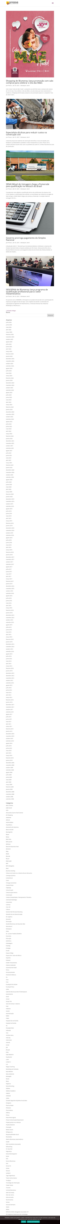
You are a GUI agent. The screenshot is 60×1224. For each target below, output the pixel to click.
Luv (7, 1064)
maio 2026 (8, 327)
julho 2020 (8, 482)
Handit (8, 1011)
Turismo (8, 1187)
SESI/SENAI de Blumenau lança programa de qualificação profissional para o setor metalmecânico (27, 291)
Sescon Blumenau (10, 1161)
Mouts (7, 1079)
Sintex (7, 1168)
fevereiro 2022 (10, 436)
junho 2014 (9, 658)
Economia (8, 936)
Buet (7, 868)
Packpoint (8, 1103)
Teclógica (8, 1180)
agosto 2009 (9, 772)
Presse (10, 85)
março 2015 (9, 637)
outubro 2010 (9, 738)
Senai (7, 1156)
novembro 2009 (10, 765)
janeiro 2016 (9, 612)
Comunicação (9, 890)
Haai (7, 1006)
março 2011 (9, 726)
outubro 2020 (9, 475)
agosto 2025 (9, 342)
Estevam (8, 960)
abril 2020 (8, 489)
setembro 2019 (10, 506)
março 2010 (9, 755)
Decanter (8, 919)
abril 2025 (8, 349)
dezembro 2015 (10, 615)
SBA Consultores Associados (13, 1144)
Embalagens (9, 943)
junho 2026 (9, 325)
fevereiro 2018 (10, 552)
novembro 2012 (10, 678)
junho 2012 (9, 690)
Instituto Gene (9, 1035)
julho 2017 (8, 569)
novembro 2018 (10, 530)
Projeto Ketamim (10, 1124)
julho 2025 (8, 344)
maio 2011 (8, 721)
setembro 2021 (10, 448)
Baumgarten (9, 832)
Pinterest (8, 1108)
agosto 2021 (9, 450)
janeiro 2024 (9, 380)
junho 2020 (9, 484)
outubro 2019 (9, 504)
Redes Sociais (9, 1129)
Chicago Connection (11, 883)
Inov (7, 1033)
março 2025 (9, 351)
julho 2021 (8, 453)
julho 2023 (8, 395)
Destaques (23, 85)
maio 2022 (8, 429)
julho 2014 (8, 656)
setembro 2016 (10, 593)
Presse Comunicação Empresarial (14, 1120)
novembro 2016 (10, 588)
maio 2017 (8, 574)
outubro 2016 (9, 591)
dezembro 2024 (10, 358)
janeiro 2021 (9, 467)
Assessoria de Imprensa (12, 827)
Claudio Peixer (10, 885)
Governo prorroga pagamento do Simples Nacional (26, 238)
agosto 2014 (9, 654)
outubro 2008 (9, 796)
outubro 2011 (9, 709)
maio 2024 (8, 373)
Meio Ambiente (10, 1074)
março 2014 (9, 666)
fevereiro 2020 (10, 494)
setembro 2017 (10, 564)
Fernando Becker (10, 972)
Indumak (8, 1030)
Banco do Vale (9, 829)
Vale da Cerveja (10, 1192)
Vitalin (7, 1207)
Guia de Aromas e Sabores (13, 1004)
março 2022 (9, 433)
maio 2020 (8, 487)
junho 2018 (9, 542)
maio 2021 (8, 458)
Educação (8, 938)
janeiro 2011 (9, 731)
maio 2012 (8, 692)
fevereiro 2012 (10, 700)
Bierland (8, 849)
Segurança (9, 1151)
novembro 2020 (10, 472)
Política (8, 1112)
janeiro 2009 (9, 789)
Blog (7, 851)
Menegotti (8, 1076)
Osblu (7, 1098)
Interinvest (9, 1040)
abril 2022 (8, 431)
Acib (7, 810)
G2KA (7, 989)
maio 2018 (8, 545)
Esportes (8, 958)
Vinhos (8, 1202)
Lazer (7, 1059)
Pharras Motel (9, 1105)
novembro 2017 (10, 559)
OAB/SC (8, 1093)
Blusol (7, 858)
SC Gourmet (9, 1149)
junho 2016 (9, 600)
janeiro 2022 (9, 438)
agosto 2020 (9, 479)
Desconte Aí (9, 926)
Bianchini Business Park (12, 846)
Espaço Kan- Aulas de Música (13, 955)
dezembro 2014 (10, 644)
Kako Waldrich (10, 1054)
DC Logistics (9, 916)
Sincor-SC (8, 1166)
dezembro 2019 (10, 499)
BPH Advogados (10, 866)
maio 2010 (8, 750)
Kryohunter (9, 1057)
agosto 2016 (9, 595)
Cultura (8, 909)
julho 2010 (8, 746)
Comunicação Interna (11, 892)
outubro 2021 (9, 446)
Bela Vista (8, 839)
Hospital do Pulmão (11, 1023)
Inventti (8, 1042)
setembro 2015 (10, 622)
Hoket (7, 1018)
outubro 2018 (9, 533)
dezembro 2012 (10, 675)
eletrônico (8, 941)
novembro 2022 (10, 414)
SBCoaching (9, 1146)
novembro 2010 (10, 736)
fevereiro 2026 (10, 334)
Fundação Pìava (10, 987)
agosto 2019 (9, 508)
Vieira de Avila (9, 1197)
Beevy (7, 837)
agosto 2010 (9, 743)
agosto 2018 (9, 537)
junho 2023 (9, 397)
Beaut (7, 834)
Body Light (8, 861)
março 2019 (9, 521)
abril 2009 (8, 782)
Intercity (8, 1037)
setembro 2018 (10, 535)
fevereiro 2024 (10, 378)
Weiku (7, 1209)
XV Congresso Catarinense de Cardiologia (17, 1214)
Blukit (7, 854)
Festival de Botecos (11, 975)
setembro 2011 (10, 712)
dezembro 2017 (10, 557)
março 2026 (9, 332)
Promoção (8, 1127)
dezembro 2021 (10, 441)
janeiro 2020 (9, 496)
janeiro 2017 (9, 583)
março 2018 (9, 550)
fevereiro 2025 (10, 354)
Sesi (7, 1163)
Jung (7, 1052)
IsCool (7, 1045)
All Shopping (9, 815)
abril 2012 (8, 695)
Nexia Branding (10, 1086)
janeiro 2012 (9, 702)
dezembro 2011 (10, 704)
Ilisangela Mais (10, 1028)
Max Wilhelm (9, 1071)
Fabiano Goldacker (11, 965)
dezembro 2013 (10, 673)
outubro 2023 (9, 387)
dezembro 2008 (10, 791)
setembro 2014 (10, 651)
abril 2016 (8, 605)
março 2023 (9, 404)
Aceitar (23, 1221)
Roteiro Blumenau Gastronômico (14, 1139)
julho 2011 (8, 716)
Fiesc (7, 979)
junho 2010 (9, 748)
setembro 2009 (10, 770)
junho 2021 (9, 455)
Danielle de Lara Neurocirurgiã (14, 914)
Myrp (7, 1081)
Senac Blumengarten (11, 1154)
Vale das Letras (10, 1195)
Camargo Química (10, 875)
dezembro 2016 (10, 586)
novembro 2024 (10, 361)
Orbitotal (8, 1096)
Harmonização (10, 1013)
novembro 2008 (10, 794)
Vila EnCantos (9, 1200)
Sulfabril (8, 1173)
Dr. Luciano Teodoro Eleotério (13, 933)
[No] (58, 1220)
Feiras (7, 970)
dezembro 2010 (10, 733)
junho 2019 (9, 513)
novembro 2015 (10, 617)
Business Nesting (10, 871)
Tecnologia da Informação (13, 1183)
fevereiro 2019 (10, 523)
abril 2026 (8, 329)
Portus (7, 1115)
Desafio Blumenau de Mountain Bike (15, 924)
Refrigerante (9, 1132)
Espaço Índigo (9, 953)
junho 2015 (9, 629)
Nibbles (8, 1088)
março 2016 (9, 608)
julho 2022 (8, 424)
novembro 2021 (10, 443)
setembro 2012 (10, 683)
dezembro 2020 (10, 470)
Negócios (8, 1083)
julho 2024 (8, 370)
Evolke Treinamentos (11, 962)
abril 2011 (8, 724)
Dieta (7, 931)
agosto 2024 (9, 368)
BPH (7, 863)
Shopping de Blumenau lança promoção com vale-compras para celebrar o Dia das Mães (30, 81)
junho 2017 (9, 571)
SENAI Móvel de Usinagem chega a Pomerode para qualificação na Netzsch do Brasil (27, 185)
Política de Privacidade (33, 1221)
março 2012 (9, 697)
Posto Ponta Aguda (11, 1117)
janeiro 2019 (9, 525)
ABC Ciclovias (9, 805)
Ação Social (9, 808)
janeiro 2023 (9, 409)
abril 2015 (8, 634)
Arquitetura (9, 825)
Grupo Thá (9, 1001)
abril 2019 (8, 518)
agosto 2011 (9, 714)
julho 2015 (8, 627)
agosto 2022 (9, 421)
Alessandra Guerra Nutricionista (14, 812)
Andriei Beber (9, 822)
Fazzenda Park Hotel (11, 967)
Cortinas (8, 904)
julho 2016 (8, 598)
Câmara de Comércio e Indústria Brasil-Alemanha (19, 873)
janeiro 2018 (9, 554)
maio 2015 (8, 632)
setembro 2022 (10, 419)
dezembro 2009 (10, 762)
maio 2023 (8, 400)
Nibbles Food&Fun (11, 1091)
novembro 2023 (10, 385)
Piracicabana (9, 1110)
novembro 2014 (10, 646)
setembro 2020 (10, 477)
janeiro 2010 (9, 760)
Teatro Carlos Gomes (11, 1178)
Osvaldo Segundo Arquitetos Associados (16, 1100)
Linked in (8, 1062)
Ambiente (8, 817)
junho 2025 (9, 346)
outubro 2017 (9, 562)
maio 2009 (8, 779)
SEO (7, 1158)
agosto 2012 (9, 685)
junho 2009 (9, 777)
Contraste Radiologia (11, 900)
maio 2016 (8, 603)
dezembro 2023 (10, 383)
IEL (7, 1025)
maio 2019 (8, 516)
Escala (7, 950)
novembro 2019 (10, 501)
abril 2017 (8, 576)
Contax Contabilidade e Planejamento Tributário (18, 897)
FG (6, 977)
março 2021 (9, 462)
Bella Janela (9, 841)
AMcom (8, 820)
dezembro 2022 (10, 412)
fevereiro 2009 (10, 787)
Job (7, 1047)
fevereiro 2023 (10, 407)
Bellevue (8, 844)
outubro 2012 (9, 680)
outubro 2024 (9, 363)
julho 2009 (8, 775)
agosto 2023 (9, 392)
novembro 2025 (10, 337)
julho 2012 (8, 687)
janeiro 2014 (9, 671)
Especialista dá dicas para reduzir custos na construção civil (26, 133)
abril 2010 (8, 753)
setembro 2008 (10, 799)
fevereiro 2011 (10, 729)
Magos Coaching (10, 1066)
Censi (7, 880)
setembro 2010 (10, 741)
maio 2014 (8, 661)
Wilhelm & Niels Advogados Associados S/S (17, 1212)
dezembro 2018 (10, 528)
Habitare (8, 1008)
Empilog (8, 945)
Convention (9, 902)
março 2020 (9, 491)
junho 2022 (9, 426)
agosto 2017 (9, 566)
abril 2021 (8, 460)
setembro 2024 (10, 366)
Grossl (7, 999)
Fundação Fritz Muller (11, 984)
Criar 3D (8, 907)
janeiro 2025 (9, 356)
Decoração (8, 921)
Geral (28, 85)
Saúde (7, 1141)
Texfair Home (9, 1185)
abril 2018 (8, 547)
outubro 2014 (9, 649)
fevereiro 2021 (10, 465)
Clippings (8, 887)
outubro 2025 (9, 339)
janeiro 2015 (9, 642)
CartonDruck (9, 878)
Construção (9, 895)
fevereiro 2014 (10, 668)
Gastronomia (9, 994)
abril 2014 (8, 663)
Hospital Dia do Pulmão (12, 1020)
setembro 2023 (10, 390)
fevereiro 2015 (10, 639)
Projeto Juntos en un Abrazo (13, 1122)
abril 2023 (8, 402)
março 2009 (9, 784)
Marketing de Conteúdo (12, 1069)
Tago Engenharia (10, 1175)
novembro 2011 (10, 707)
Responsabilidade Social (12, 1134)
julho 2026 (8, 322)
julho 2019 (8, 511)
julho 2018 (8, 540)
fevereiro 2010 (10, 758)
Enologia (8, 948)
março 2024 (9, 375)
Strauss (8, 1170)
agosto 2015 (9, 625)
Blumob (8, 856)
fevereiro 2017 (10, 581)
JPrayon (8, 1050)
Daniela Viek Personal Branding (14, 912)
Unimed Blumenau (11, 1190)
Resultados (9, 1137)
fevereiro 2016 (10, 610)
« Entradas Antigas (11, 310)
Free (7, 982)
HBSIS (7, 1016)
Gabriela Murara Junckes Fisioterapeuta (16, 991)
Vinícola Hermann (10, 1204)
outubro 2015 (9, 620)
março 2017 (9, 579)
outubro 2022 (9, 416)
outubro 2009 (9, 767)
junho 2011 (9, 719)
